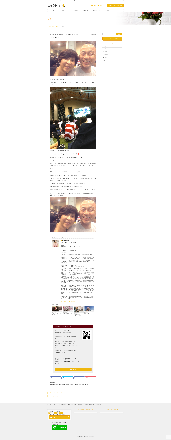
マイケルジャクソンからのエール (57, 314)
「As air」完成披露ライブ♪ (55, 396)
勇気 (77, 384)
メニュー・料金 (62, 404)
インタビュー (106, 51)
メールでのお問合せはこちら (116, 5)
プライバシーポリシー (118, 0)
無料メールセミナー (72, 404)
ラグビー (62, 384)
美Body (104, 63)
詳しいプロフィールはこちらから (68, 301)
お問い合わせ (98, 404)
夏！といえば (86, 313)
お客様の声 (105, 54)
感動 (87, 384)
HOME (49, 404)
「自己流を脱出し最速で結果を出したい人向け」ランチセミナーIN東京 (65, 392)
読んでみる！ (73, 369)
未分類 (104, 60)
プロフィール (109, 0)
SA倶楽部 (105, 48)
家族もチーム (82, 384)
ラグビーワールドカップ (70, 384)
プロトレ (105, 57)
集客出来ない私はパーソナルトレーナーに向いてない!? (78, 315)
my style (94, 34)
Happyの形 (56, 384)
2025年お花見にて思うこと (67, 314)
